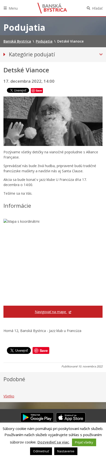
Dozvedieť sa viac (53, 442)
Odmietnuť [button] (41, 451)
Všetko (8, 396)
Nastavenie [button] (65, 451)
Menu (13, 8)
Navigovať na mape (51, 311)
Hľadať (97, 8)
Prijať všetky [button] (84, 442)
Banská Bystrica (52, 8)
